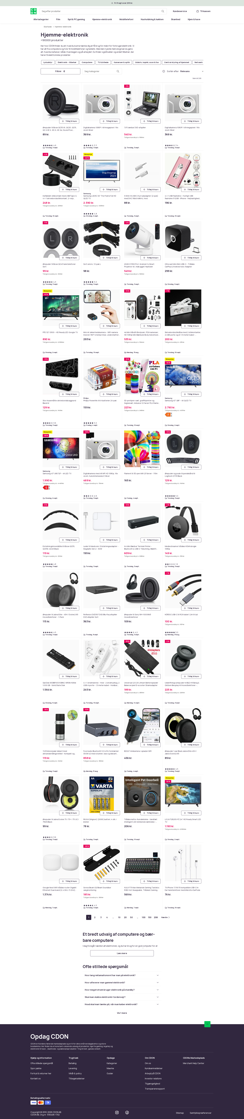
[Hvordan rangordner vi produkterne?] (163, 71)
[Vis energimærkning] (168, 415)
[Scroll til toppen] (207, 1024)
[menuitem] (41, 19)
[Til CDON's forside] (33, 11)
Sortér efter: (173, 71)
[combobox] (103, 11)
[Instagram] (117, 1112)
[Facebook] (127, 1112)
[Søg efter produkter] (163, 11)
